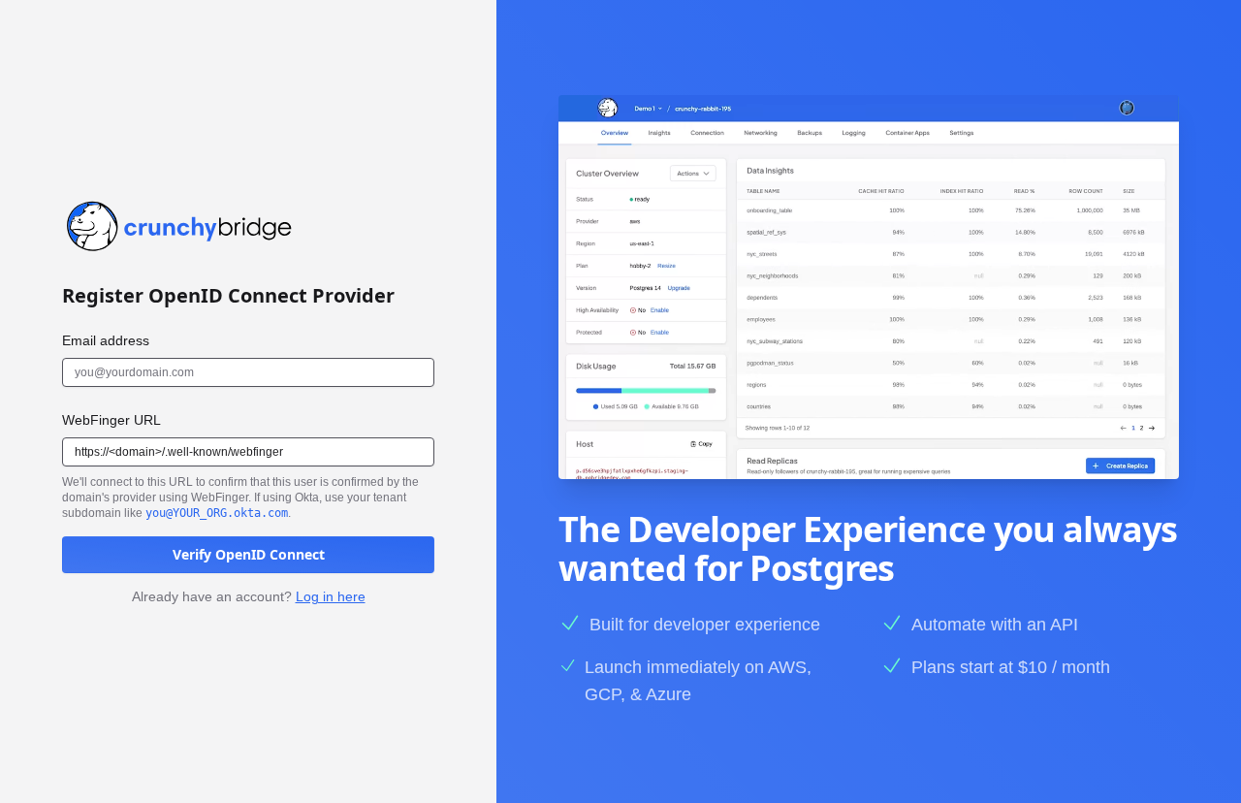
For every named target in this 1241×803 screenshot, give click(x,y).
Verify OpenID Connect (249, 554)
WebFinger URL (111, 420)
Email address (105, 340)
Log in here (331, 596)
